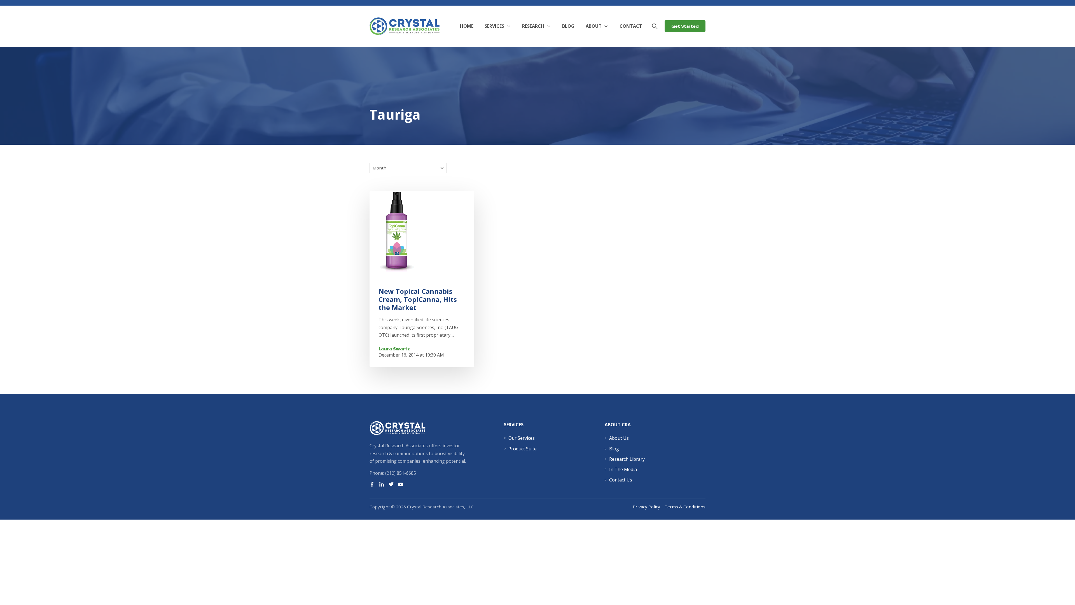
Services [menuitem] (514, 425)
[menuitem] (521, 438)
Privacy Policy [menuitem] (646, 506)
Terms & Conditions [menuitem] (685, 506)
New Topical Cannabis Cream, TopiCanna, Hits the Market (417, 299)
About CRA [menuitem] (618, 425)
